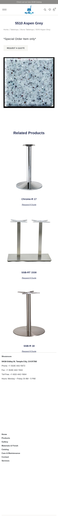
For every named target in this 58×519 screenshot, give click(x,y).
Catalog (5, 449)
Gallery (5, 442)
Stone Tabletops (27, 30)
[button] (4, 9)
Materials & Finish (10, 446)
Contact (5, 457)
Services (5, 461)
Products (6, 438)
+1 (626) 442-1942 (14, 370)
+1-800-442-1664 (18, 374)
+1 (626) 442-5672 (16, 366)
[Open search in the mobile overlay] (45, 10)
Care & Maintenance (11, 453)
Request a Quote (16, 48)
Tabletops (14, 30)
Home (6, 30)
